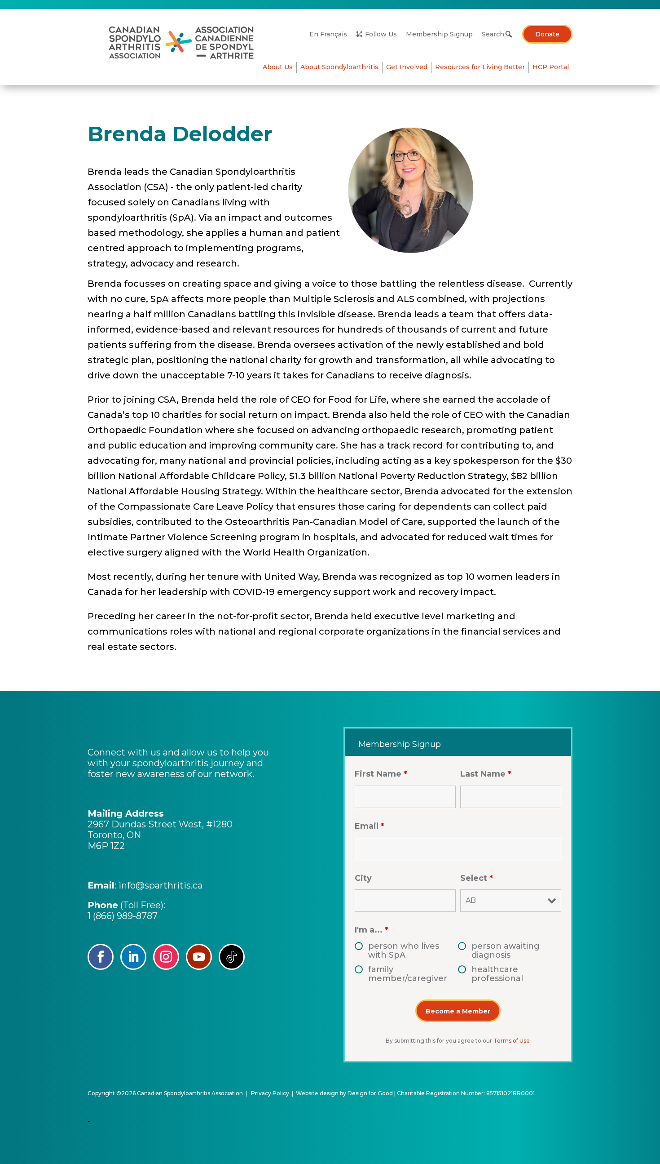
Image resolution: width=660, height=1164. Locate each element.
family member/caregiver (407, 974)
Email (369, 826)
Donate (547, 34)
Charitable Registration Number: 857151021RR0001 (466, 1093)
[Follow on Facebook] (101, 957)
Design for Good (370, 1093)
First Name (381, 773)
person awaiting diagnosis (505, 951)
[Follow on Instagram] (166, 957)
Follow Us (381, 34)
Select (476, 878)
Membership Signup (439, 34)
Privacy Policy (270, 1093)
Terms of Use (511, 1040)
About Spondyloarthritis (339, 67)
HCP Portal (550, 67)
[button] (508, 34)
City (363, 878)
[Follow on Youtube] (199, 957)
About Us (278, 67)
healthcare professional (497, 974)
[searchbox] (495, 34)
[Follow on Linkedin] (133, 957)
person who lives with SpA (403, 951)
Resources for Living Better (480, 67)
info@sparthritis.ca (160, 885)
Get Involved (406, 67)
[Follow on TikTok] (232, 957)
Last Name (485, 773)
